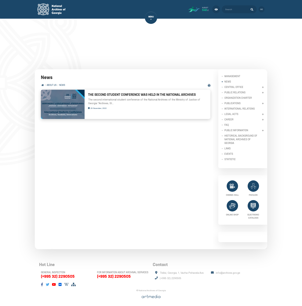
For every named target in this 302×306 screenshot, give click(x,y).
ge (261, 9)
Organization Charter (238, 97)
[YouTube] (54, 284)
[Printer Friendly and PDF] (209, 85)
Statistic (230, 159)
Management (232, 76)
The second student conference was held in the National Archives (142, 95)
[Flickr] (60, 284)
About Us (51, 85)
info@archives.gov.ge (228, 272)
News (62, 85)
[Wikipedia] (66, 284)
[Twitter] (47, 284)
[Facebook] (42, 284)
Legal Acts (231, 114)
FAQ (226, 124)
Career (228, 119)
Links (227, 148)
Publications (232, 103)
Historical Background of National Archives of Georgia (240, 139)
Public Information (236, 130)
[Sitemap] (73, 284)
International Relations (239, 108)
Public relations (235, 92)
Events (228, 153)
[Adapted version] (216, 9)
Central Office (233, 87)
